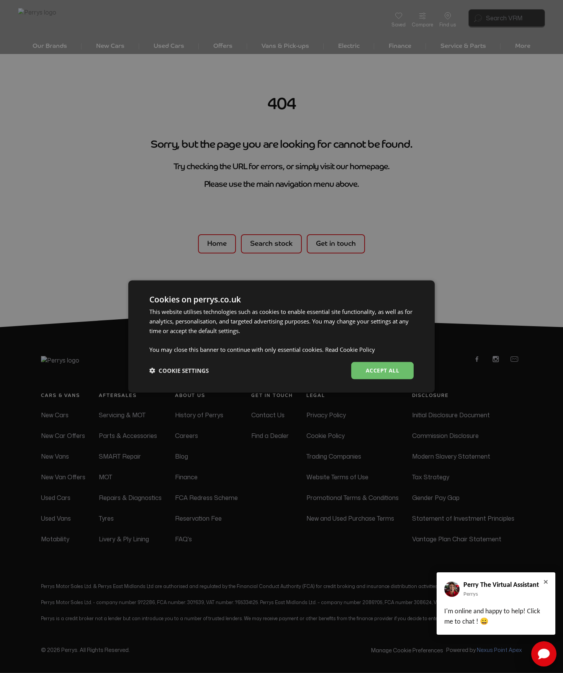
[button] (179, 370)
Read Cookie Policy (350, 349)
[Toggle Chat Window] (543, 653)
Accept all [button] (382, 370)
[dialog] (281, 337)
